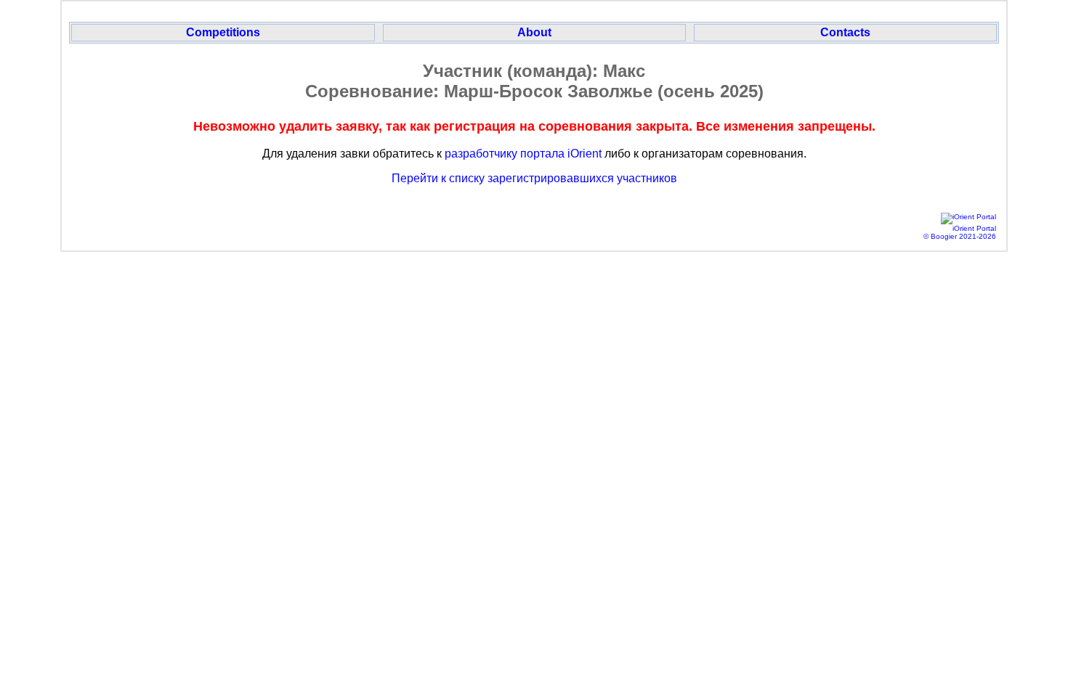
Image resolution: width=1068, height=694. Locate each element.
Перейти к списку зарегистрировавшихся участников (534, 178)
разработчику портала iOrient (523, 153)
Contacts (845, 32)
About (534, 32)
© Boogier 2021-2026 (959, 236)
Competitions (223, 32)
